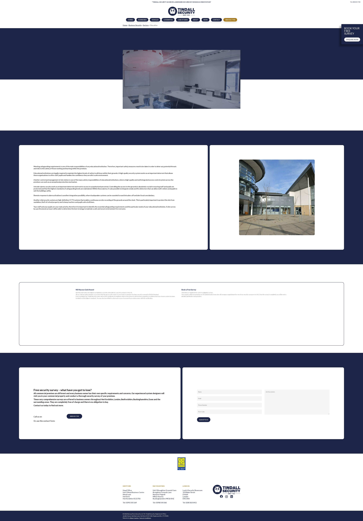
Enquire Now (352, 39)
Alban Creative (134, 518)
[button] (138, 85)
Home (125, 25)
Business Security (135, 25)
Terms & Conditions (145, 518)
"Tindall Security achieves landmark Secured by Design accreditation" (181, 2)
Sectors (146, 25)
